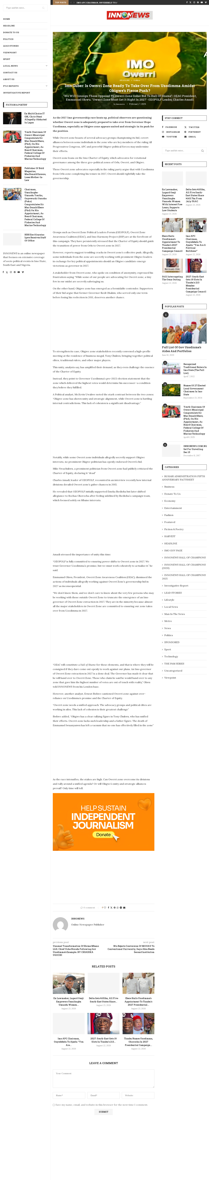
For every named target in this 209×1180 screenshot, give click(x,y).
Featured (169, 522)
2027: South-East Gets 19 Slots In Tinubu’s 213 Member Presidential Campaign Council (196, 284)
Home (6, 19)
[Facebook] (3, 272)
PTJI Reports (11, 86)
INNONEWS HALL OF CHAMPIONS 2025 (184, 577)
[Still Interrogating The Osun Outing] (172, 266)
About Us (8, 79)
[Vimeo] (23, 272)
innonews (120, 104)
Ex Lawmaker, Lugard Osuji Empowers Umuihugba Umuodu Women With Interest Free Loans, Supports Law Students (172, 200)
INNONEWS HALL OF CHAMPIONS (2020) (184, 566)
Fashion (168, 515)
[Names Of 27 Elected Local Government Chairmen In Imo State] (171, 390)
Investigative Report (16, 92)
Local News (10, 65)
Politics (8, 39)
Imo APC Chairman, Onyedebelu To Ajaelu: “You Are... (107, 2)
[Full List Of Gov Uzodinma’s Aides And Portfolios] (184, 329)
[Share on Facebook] (108, 907)
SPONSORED (171, 642)
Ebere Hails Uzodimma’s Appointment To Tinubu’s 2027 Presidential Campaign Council (172, 243)
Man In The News (174, 613)
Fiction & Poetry (173, 529)
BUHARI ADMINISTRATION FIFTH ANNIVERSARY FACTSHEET (183, 478)
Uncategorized (173, 670)
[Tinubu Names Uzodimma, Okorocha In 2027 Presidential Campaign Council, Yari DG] (138, 1023)
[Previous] (71, 2)
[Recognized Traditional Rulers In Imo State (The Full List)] (171, 369)
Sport (6, 59)
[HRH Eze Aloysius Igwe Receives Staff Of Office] (12, 239)
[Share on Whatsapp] (118, 907)
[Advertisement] (78, 204)
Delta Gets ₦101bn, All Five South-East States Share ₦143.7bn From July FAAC (195, 195)
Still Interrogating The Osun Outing (172, 278)
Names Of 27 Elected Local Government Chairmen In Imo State (194, 390)
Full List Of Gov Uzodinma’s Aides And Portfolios (181, 349)
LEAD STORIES (11, 45)
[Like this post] (105, 907)
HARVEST (169, 536)
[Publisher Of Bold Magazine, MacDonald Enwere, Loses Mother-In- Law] (12, 173)
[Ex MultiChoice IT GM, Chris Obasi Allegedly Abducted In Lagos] (12, 118)
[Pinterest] (15, 272)
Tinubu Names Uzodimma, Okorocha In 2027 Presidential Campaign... (138, 1042)
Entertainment (173, 508)
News (167, 628)
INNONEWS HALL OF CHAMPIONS (185, 557)
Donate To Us (11, 32)
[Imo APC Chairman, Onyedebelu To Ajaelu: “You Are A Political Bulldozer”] (69, 1023)
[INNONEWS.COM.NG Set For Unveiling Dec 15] (171, 451)
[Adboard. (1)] (103, 795)
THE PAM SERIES (174, 663)
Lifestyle (169, 599)
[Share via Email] (124, 907)
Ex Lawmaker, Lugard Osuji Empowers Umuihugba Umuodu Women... (69, 1001)
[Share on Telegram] (121, 907)
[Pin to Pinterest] (115, 907)
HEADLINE (9, 25)
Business (169, 486)
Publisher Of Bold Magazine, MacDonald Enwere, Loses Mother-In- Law (35, 174)
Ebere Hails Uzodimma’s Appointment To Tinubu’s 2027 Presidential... (138, 1001)
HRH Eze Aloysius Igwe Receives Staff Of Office (35, 237)
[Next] (74, 2)
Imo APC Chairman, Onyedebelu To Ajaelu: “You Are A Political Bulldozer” (196, 243)
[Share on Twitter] (111, 907)
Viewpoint (10, 52)
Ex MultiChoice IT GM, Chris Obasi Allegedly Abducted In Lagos (35, 118)
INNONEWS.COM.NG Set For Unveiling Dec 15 (195, 449)
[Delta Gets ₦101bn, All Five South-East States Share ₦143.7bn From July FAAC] (103, 983)
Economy (169, 500)
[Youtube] (19, 272)
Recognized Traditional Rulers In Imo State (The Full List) (195, 369)
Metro (168, 621)
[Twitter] (7, 272)
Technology (171, 656)
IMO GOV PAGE (173, 550)
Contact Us (10, 72)
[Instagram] (11, 272)
